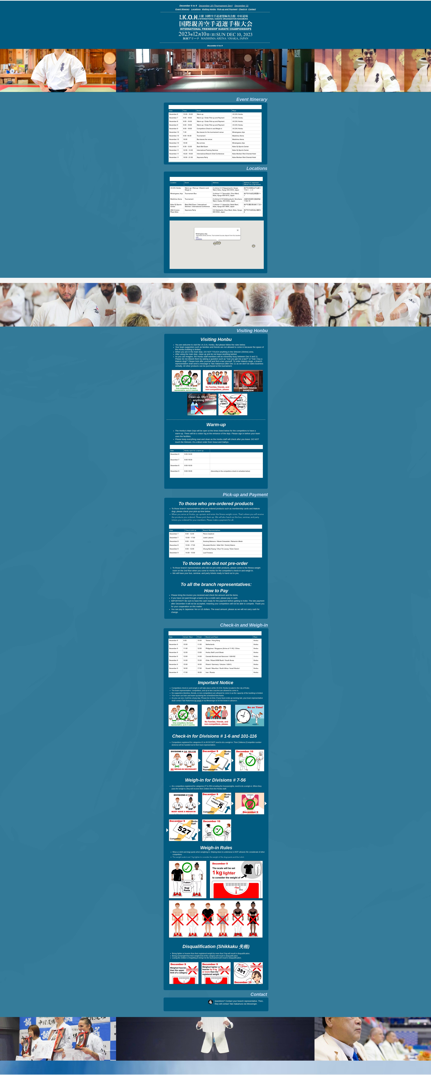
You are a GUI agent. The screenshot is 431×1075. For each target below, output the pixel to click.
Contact (252, 9)
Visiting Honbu (209, 9)
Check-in (243, 9)
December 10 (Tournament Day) (216, 5)
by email (198, 701)
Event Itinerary (182, 9)
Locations (196, 9)
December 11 (241, 5)
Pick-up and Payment (227, 9)
